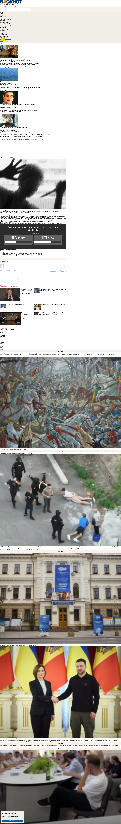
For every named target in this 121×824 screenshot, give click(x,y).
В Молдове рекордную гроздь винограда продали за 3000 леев (48, 548)
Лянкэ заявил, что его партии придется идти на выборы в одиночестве (17, 64)
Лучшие (8, 270)
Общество (2, 157)
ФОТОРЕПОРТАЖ (4, 35)
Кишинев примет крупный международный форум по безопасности (77, 548)
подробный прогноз (5, 329)
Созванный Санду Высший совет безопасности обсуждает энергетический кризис (20, 87)
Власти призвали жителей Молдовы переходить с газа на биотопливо (107, 548)
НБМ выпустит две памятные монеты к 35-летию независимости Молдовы (40, 745)
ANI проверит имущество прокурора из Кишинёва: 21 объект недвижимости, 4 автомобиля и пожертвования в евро (80, 745)
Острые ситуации (4, 67)
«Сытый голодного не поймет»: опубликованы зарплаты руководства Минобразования (19, 645)
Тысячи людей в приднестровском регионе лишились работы (15, 88)
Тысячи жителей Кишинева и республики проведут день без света (16, 254)
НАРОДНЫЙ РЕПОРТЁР (6, 23)
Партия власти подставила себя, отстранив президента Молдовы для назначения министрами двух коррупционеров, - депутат (32, 66)
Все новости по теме (5, 61)
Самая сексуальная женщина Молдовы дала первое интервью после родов (19, 110)
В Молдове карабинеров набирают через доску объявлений (15, 133)
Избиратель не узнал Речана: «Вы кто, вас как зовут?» (13, 131)
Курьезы (2, 113)
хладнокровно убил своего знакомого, (45, 218)
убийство (9, 256)
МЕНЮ (1, 12)
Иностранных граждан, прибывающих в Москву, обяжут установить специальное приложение (59, 546)
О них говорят (3, 90)
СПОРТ (2, 33)
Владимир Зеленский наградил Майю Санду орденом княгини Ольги (16, 738)
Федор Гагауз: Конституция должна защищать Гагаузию (42, 549)
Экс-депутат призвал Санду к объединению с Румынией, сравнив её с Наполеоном (31, 354)
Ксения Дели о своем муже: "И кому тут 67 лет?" (12, 111)
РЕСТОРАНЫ (3, 30)
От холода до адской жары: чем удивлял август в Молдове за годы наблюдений (97, 546)
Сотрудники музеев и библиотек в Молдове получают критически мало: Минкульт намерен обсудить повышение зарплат (78, 740)
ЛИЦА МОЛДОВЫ (4, 22)
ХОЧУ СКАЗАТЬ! (4, 36)
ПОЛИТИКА (3, 28)
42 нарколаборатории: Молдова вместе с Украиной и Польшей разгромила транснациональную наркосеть (23, 353)
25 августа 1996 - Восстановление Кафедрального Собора (14, 549)
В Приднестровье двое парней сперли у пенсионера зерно (14, 252)
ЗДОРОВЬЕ (3, 16)
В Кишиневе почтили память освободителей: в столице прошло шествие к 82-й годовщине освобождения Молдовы (75, 738)
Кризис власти (3, 44)
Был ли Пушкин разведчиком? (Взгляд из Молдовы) (12, 745)
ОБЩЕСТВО (3, 26)
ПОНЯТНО (12, 821)
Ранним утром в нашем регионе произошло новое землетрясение (16, 253)
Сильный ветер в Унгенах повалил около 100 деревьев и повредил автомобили (66, 354)
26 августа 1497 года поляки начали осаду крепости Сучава (14, 449)
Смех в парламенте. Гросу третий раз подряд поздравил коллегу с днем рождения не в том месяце (25, 134)
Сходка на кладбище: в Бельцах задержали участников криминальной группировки (18, 546)
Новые (2, 270)
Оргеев (18, 256)
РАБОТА (9, 39)
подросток (13, 256)
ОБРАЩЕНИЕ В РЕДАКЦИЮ (7, 25)
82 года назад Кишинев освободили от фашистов (38, 741)
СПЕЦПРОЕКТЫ (4, 32)
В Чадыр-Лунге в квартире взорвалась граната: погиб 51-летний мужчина (17, 453)
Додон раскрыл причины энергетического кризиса (12, 86)
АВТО (1, 14)
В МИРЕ (2, 18)
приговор (4, 256)
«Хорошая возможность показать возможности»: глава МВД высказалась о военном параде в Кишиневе (71, 353)
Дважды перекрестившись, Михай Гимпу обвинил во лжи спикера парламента (19, 63)
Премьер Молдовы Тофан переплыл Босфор (41, 738)
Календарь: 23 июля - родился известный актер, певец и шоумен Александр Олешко (21, 108)
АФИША (2, 15)
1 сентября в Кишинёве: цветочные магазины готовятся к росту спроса (38, 740)
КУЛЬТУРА (2, 21)
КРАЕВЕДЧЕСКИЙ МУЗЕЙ (6, 19)
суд (1, 256)
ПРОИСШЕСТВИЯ (4, 29)
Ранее (14, 270)
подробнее (12, 329)
